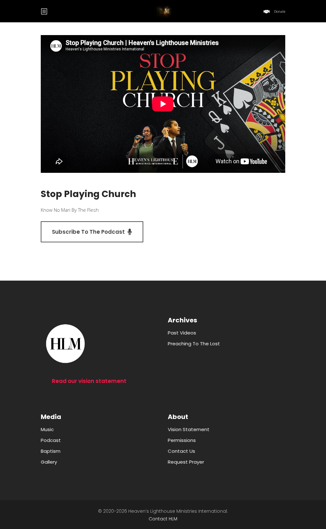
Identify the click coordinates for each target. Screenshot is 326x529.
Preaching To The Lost (194, 343)
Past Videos (182, 332)
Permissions (182, 440)
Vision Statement (188, 429)
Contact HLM (163, 519)
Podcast (51, 440)
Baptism (50, 451)
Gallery (49, 462)
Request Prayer (186, 462)
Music (47, 429)
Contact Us (181, 451)
